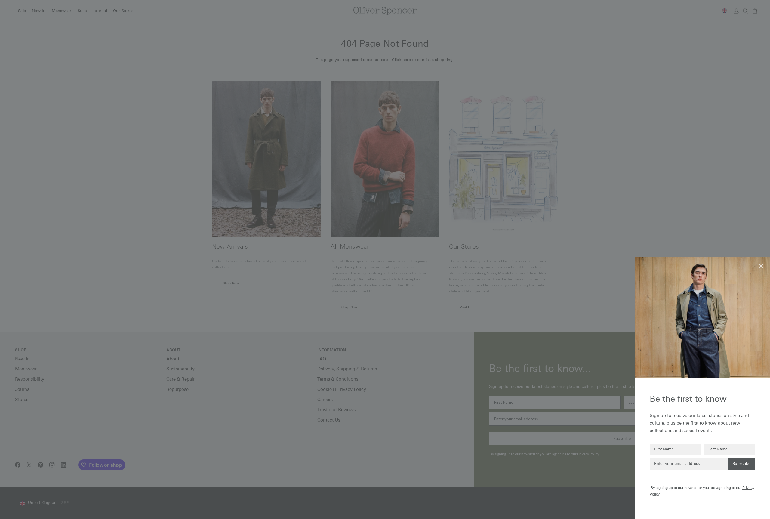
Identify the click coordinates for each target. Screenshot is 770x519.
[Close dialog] (761, 265)
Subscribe (741, 464)
